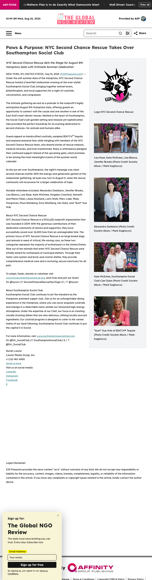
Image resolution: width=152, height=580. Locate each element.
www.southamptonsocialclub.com (56, 336)
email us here (13, 363)
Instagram (12, 375)
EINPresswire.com (71, 73)
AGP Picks (9, 4)
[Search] (120, 33)
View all (144, 4)
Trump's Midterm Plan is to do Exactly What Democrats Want (57, 4)
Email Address (17, 551)
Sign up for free (32, 565)
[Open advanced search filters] (127, 33)
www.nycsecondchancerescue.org (25, 277)
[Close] (58, 515)
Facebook (12, 380)
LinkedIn (11, 371)
